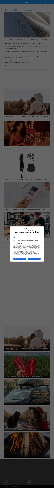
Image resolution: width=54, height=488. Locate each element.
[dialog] (27, 244)
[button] (27, 243)
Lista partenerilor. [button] (28, 249)
